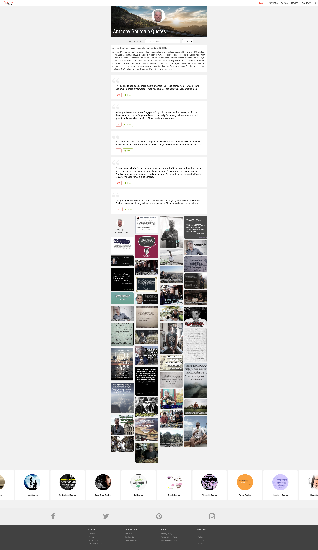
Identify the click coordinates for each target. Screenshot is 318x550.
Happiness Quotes (265, 495)
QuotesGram (8, 3)
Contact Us (129, 537)
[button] (315, 3)
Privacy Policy (166, 533)
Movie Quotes (94, 540)
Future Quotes (230, 495)
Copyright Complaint (169, 540)
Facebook (201, 533)
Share (128, 95)
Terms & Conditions (169, 537)
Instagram (202, 543)
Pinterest (201, 540)
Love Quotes (17, 495)
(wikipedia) (168, 69)
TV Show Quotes (95, 543)
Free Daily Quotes (134, 41)
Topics (284, 3)
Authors (273, 3)
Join (263, 3)
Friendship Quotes (194, 495)
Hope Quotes (300, 495)
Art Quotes (123, 495)
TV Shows (306, 3)
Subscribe (188, 41)
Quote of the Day (131, 540)
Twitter (200, 537)
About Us (128, 533)
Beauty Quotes (159, 495)
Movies (294, 3)
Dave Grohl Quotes (88, 495)
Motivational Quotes (52, 495)
